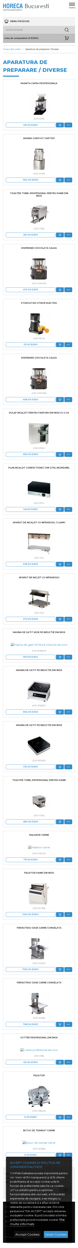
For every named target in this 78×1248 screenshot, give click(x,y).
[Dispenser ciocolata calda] (39, 268)
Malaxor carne (39, 835)
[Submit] (60, 125)
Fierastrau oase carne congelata (39, 928)
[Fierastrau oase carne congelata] (39, 948)
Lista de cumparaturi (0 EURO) (21, 38)
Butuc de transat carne (39, 1130)
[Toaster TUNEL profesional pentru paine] (39, 801)
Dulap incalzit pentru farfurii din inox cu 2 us (39, 413)
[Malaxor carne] (39, 847)
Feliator (39, 1075)
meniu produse (19, 21)
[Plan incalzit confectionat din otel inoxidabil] (39, 488)
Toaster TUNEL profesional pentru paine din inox (39, 194)
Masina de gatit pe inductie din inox (39, 670)
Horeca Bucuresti (12, 49)
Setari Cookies (56, 1234)
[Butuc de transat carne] (39, 1143)
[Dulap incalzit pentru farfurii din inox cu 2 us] (39, 433)
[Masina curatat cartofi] (39, 159)
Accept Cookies (27, 1234)
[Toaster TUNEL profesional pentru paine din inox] (39, 214)
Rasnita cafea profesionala (39, 83)
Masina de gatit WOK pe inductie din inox (39, 632)
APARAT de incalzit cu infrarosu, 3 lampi (39, 522)
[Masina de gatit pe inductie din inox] (39, 691)
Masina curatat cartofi (39, 138)
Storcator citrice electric (39, 303)
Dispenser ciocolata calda (39, 248)
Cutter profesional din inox (39, 1037)
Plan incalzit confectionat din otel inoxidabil (39, 467)
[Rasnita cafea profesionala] (39, 104)
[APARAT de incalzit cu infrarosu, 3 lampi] (39, 543)
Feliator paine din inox (39, 873)
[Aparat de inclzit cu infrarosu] (39, 598)
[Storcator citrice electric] (39, 323)
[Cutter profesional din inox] (39, 1050)
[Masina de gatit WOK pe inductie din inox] (39, 645)
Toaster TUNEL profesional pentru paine (39, 780)
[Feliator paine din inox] (39, 893)
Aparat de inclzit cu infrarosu (39, 577)
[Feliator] (39, 1096)
